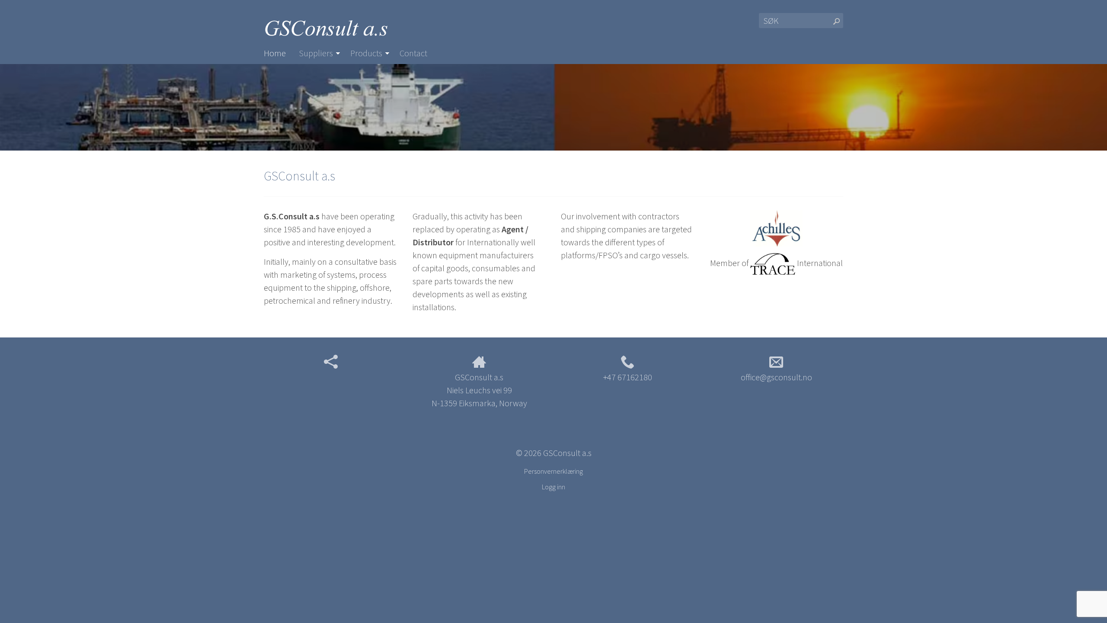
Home (275, 53)
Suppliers (316, 53)
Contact (413, 53)
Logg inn (553, 486)
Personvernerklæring (553, 471)
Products (366, 53)
